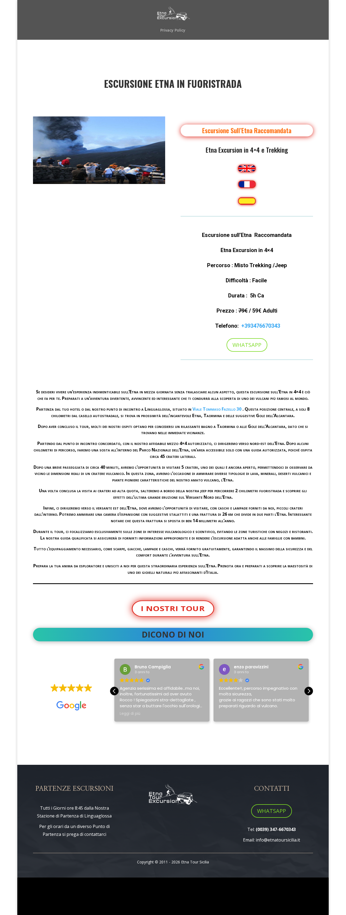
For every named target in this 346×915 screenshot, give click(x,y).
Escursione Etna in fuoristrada (173, 83)
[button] (309, 691)
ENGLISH (246, 168)
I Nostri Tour (173, 608)
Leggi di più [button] (130, 713)
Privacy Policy (172, 30)
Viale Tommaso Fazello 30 (216, 409)
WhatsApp (246, 344)
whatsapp (271, 811)
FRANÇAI (246, 184)
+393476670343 (260, 326)
